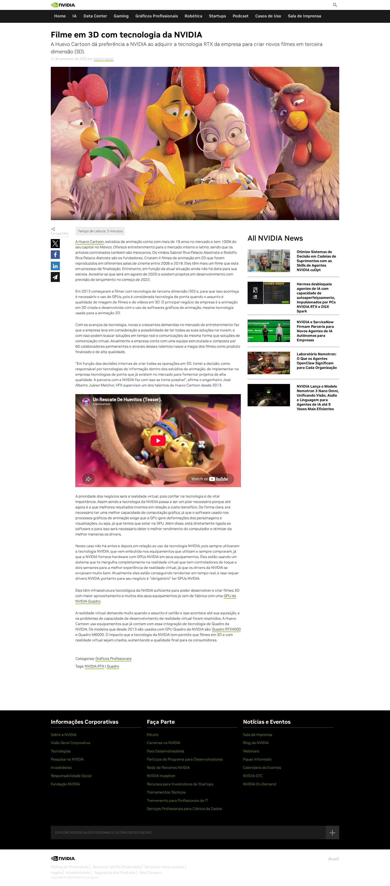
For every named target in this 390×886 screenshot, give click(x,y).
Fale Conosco (150, 872)
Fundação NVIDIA (65, 784)
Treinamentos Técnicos (166, 792)
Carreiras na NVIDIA (163, 742)
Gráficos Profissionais (156, 16)
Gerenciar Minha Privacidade (117, 867)
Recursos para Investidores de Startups (180, 784)
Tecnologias (61, 751)
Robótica (193, 16)
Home (60, 16)
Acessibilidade (78, 872)
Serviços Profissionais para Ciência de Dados (184, 808)
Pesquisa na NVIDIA (67, 759)
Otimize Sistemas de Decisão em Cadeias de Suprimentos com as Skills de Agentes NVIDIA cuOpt (316, 260)
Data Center (95, 16)
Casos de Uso (268, 16)
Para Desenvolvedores (165, 751)
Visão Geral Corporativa (70, 742)
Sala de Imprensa (304, 16)
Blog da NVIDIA (256, 742)
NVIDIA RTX (94, 666)
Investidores (61, 767)
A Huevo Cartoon (89, 241)
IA (74, 16)
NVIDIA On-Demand (259, 784)
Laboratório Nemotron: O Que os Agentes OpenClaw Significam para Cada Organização (317, 361)
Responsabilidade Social (71, 775)
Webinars (251, 751)
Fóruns (152, 734)
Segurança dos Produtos (114, 872)
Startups (217, 16)
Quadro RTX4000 (226, 629)
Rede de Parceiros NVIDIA (168, 767)
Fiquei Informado (257, 759)
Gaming (121, 16)
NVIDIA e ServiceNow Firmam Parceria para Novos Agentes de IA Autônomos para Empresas (315, 331)
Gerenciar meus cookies (164, 867)
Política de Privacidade (69, 867)
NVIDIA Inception (161, 775)
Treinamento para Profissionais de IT (177, 800)
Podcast (240, 16)
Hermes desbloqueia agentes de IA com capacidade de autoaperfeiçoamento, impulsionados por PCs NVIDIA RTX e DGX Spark (316, 297)
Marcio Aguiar (104, 59)
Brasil (333, 858)
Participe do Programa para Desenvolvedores (185, 759)
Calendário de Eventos (262, 767)
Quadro (113, 666)
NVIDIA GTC (253, 775)
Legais (56, 872)
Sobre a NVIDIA (63, 734)
